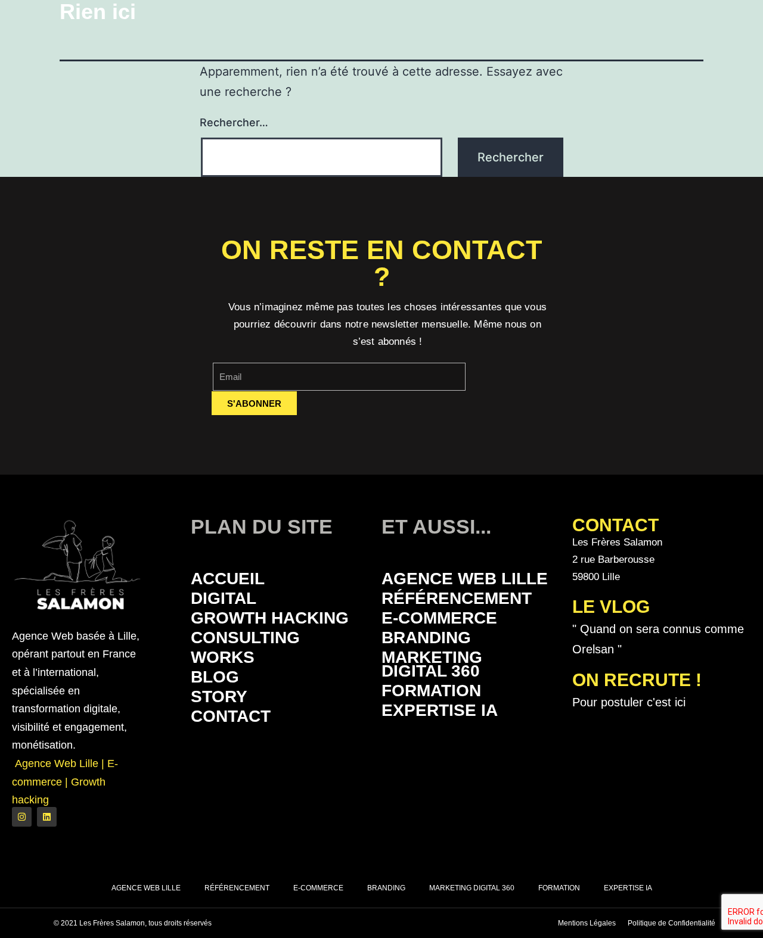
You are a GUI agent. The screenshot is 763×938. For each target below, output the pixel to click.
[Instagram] (22, 817)
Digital (223, 598)
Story (219, 696)
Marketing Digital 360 (432, 664)
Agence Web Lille (465, 578)
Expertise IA (440, 710)
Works (223, 657)
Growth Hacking (270, 618)
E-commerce (439, 618)
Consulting (245, 637)
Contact (231, 716)
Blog (215, 677)
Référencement (457, 598)
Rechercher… (234, 122)
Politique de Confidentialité (671, 923)
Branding (426, 637)
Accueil (228, 578)
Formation (431, 690)
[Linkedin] (47, 817)
